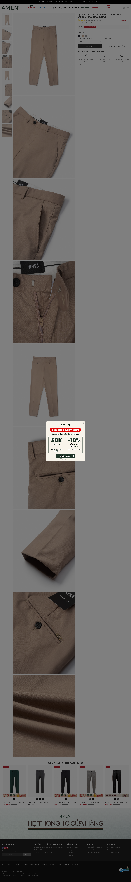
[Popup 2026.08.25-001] (65, 441)
